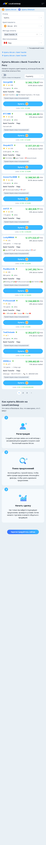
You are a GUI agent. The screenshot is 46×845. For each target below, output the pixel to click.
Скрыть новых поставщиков (11, 77)
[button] (16, 34)
